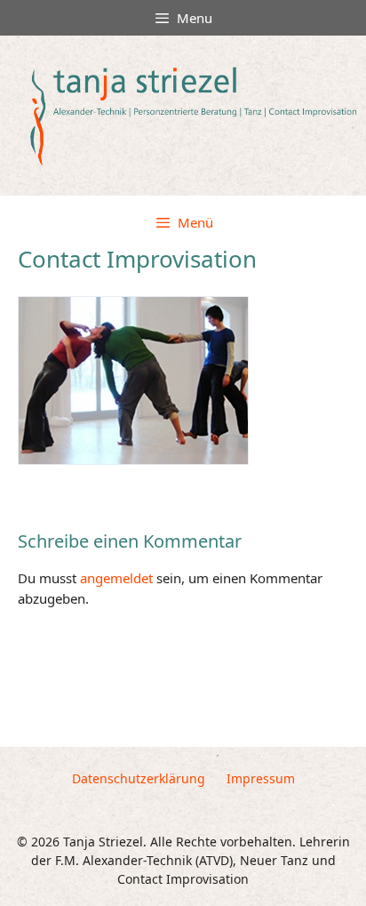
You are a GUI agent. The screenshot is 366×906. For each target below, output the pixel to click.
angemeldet (116, 578)
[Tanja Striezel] (187, 115)
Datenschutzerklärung (138, 778)
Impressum (261, 778)
